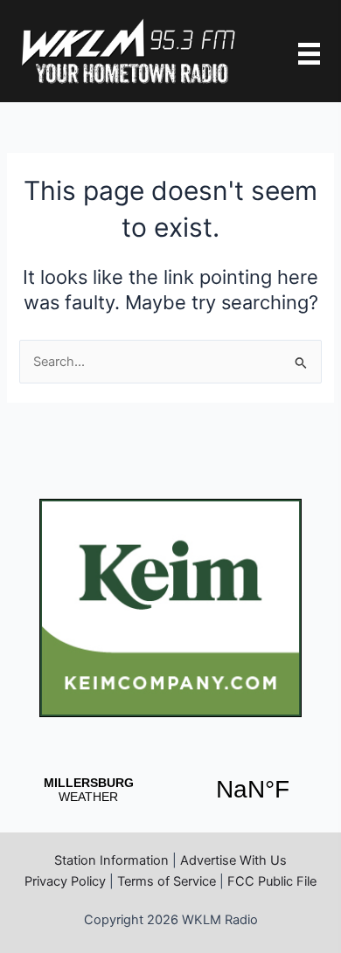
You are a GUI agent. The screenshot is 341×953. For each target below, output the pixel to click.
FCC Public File (272, 881)
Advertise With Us (233, 860)
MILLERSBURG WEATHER (170, 789)
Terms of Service (166, 881)
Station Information (111, 860)
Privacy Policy (65, 881)
